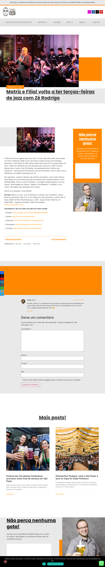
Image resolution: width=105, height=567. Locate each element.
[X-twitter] (97, 12)
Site (22, 371)
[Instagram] (89, 12)
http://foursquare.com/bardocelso (28, 224)
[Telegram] (2, 294)
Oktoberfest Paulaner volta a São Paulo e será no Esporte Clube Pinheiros (77, 477)
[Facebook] (2, 272)
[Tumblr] (2, 285)
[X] (2, 275)
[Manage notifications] (5, 561)
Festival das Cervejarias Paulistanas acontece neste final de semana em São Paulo (27, 478)
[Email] (2, 291)
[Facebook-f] (93, 12)
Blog (69, 22)
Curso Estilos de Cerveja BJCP (18, 22)
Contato (96, 22)
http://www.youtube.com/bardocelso (27, 228)
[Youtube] (101, 12)
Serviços (42, 22)
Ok (44, 564)
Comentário (26, 329)
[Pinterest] (2, 278)
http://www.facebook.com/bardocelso (29, 220)
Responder (30, 311)
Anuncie (57, 22)
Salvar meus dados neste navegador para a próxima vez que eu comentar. (52, 380)
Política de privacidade (55, 564)
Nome (24, 355)
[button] (18, 244)
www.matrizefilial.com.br (13, 205)
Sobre (81, 22)
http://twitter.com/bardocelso (23, 216)
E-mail (24, 363)
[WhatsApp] (2, 288)
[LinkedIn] (2, 282)
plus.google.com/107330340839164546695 (30, 213)
